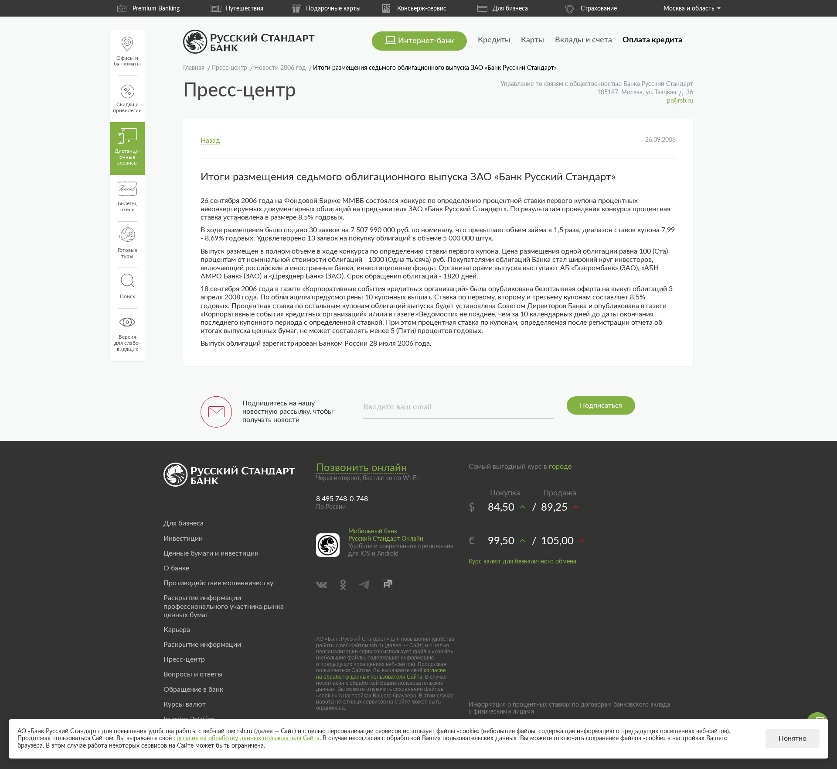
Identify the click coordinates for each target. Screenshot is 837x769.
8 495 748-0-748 (342, 498)
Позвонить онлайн (361, 468)
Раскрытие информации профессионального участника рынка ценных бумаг (223, 606)
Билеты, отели (127, 206)
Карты (532, 40)
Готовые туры (127, 253)
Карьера (176, 629)
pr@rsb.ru (680, 101)
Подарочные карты (333, 9)
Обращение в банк (193, 689)
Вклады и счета (583, 40)
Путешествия (244, 9)
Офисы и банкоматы (127, 61)
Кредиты (494, 40)
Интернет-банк (426, 41)
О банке (176, 568)
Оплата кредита (652, 40)
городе (560, 466)
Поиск (127, 296)
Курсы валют (184, 704)
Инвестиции (183, 538)
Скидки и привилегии (127, 107)
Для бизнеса (510, 9)
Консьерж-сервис (421, 9)
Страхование (599, 9)
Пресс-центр (184, 659)
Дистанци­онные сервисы (127, 157)
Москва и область (689, 9)
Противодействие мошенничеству (218, 583)
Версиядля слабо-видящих (127, 343)
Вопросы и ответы (193, 674)
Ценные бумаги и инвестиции (211, 553)
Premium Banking (156, 9)
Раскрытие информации (202, 644)
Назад (210, 140)
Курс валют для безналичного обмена (522, 562)
